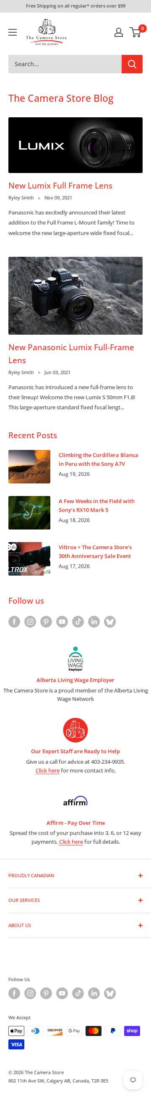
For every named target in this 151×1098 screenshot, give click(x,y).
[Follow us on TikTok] (78, 622)
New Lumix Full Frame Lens (60, 185)
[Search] (132, 64)
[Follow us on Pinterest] (46, 622)
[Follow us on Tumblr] (110, 622)
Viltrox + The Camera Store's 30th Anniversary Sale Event (95, 551)
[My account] (119, 32)
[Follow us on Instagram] (30, 622)
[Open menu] (12, 32)
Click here (48, 770)
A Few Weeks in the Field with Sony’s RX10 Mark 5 (97, 505)
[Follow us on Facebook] (14, 622)
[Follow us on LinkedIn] (94, 622)
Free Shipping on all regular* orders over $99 (75, 6)
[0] (135, 32)
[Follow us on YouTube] (62, 622)
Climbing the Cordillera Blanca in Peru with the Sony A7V (98, 459)
